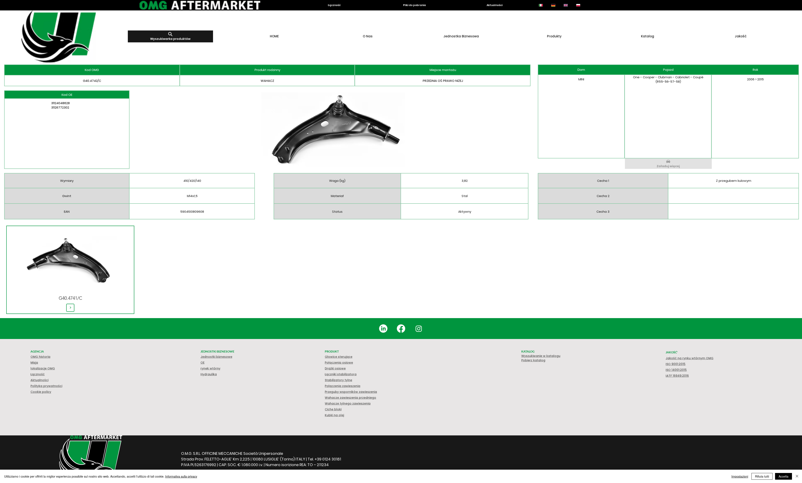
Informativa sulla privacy (181, 476)
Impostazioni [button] (739, 476)
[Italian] (541, 5)
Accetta (783, 476)
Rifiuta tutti (762, 476)
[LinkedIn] (383, 328)
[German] (553, 5)
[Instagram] (419, 328)
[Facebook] (401, 328)
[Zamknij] (796, 476)
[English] (565, 5)
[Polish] (578, 5)
